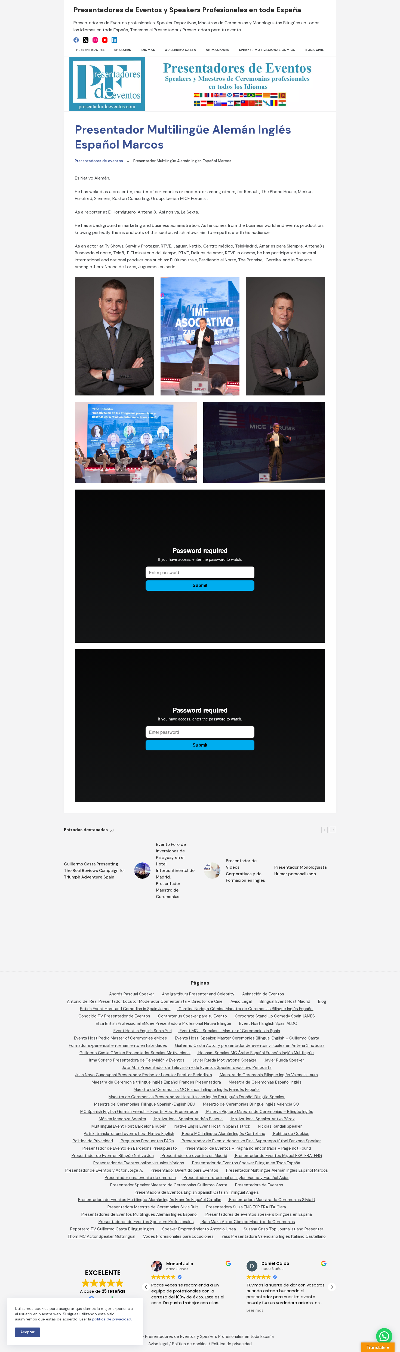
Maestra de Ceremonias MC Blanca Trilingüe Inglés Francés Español (197, 1089)
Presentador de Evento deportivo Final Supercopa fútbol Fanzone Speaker (251, 1141)
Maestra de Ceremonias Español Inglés (265, 1082)
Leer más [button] (255, 1310)
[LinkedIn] (114, 40)
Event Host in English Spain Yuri (142, 1031)
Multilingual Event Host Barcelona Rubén (129, 1126)
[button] (332, 1287)
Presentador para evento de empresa (140, 1177)
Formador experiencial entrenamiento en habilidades (118, 1045)
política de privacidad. (112, 1319)
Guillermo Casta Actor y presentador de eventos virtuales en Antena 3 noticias (250, 1045)
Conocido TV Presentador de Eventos (114, 1016)
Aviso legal (158, 1344)
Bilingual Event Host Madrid (285, 1001)
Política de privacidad (231, 1344)
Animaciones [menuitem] (217, 50)
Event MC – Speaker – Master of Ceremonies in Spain (230, 1031)
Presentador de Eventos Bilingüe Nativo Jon (113, 1155)
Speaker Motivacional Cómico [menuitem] (267, 50)
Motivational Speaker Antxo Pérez (263, 1119)
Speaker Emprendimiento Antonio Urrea (199, 1229)
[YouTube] (104, 40)
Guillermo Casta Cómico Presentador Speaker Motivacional (134, 1053)
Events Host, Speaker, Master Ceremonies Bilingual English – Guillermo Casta (247, 1038)
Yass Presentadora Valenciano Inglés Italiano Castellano (273, 1236)
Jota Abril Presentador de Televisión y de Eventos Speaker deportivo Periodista (197, 1067)
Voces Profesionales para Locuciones (178, 1236)
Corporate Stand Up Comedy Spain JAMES (275, 1016)
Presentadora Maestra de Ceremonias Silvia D (272, 1199)
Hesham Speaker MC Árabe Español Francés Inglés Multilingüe (256, 1053)
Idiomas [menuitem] (148, 50)
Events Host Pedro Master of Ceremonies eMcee (120, 1038)
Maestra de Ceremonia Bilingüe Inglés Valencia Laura (269, 1075)
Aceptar (27, 1332)
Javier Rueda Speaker (284, 1060)
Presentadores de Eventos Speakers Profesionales (146, 1221)
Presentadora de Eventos (259, 1185)
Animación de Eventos (263, 994)
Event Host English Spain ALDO (268, 1023)
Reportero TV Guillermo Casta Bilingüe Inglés (112, 1229)
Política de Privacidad (93, 1141)
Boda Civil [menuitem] (314, 50)
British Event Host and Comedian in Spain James (125, 1008)
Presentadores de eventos (99, 160)
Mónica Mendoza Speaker (122, 1119)
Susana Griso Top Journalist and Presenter (283, 1229)
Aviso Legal (241, 1001)
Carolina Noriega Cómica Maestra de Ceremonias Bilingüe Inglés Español (246, 1008)
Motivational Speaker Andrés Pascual (188, 1119)
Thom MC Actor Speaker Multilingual (101, 1236)
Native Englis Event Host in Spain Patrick (212, 1126)
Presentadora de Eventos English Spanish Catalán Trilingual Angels (197, 1192)
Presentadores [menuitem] (90, 50)
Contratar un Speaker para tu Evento (192, 1016)
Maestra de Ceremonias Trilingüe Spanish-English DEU (144, 1104)
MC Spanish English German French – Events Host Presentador (139, 1111)
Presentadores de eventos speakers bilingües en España (258, 1214)
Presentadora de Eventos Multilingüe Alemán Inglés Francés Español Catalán (149, 1199)
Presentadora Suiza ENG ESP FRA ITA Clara (246, 1207)
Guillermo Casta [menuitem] (180, 50)
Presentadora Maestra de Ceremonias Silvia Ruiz (152, 1207)
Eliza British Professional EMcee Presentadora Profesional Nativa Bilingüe (163, 1023)
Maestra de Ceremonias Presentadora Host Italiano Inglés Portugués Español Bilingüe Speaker (197, 1097)
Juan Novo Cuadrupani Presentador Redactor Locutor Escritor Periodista (143, 1075)
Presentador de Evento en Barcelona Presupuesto (129, 1148)
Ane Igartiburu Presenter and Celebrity (198, 994)
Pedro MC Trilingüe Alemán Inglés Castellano (223, 1133)
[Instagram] (95, 40)
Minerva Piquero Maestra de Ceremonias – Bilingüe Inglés (259, 1111)
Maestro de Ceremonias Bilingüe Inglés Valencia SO (251, 1104)
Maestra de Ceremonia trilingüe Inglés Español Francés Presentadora (156, 1082)
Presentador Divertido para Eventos (184, 1170)
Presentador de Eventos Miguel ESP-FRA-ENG (278, 1155)
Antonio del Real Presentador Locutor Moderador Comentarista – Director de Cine (145, 1001)
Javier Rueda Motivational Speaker (224, 1060)
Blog (322, 1001)
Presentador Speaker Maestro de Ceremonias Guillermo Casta (168, 1185)
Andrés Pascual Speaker (131, 994)
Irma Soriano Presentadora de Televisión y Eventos (136, 1060)
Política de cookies (190, 1344)
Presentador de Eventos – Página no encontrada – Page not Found (248, 1148)
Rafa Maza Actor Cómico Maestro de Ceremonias (248, 1221)
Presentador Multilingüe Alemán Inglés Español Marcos (277, 1170)
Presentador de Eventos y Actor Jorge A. (104, 1170)
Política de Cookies (291, 1133)
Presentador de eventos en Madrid (194, 1155)
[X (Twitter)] (85, 40)
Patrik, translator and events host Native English (129, 1133)
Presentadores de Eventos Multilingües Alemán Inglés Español (139, 1214)
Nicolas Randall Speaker (280, 1126)
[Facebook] (76, 40)
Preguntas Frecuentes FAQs (147, 1141)
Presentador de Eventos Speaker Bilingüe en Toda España (246, 1163)
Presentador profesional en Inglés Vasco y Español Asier (236, 1177)
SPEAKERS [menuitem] (122, 50)
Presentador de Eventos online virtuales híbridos (138, 1163)
